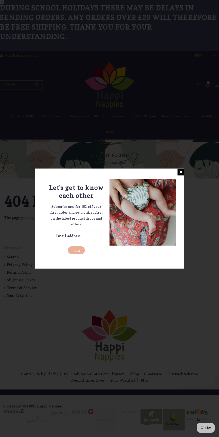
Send (76, 251)
